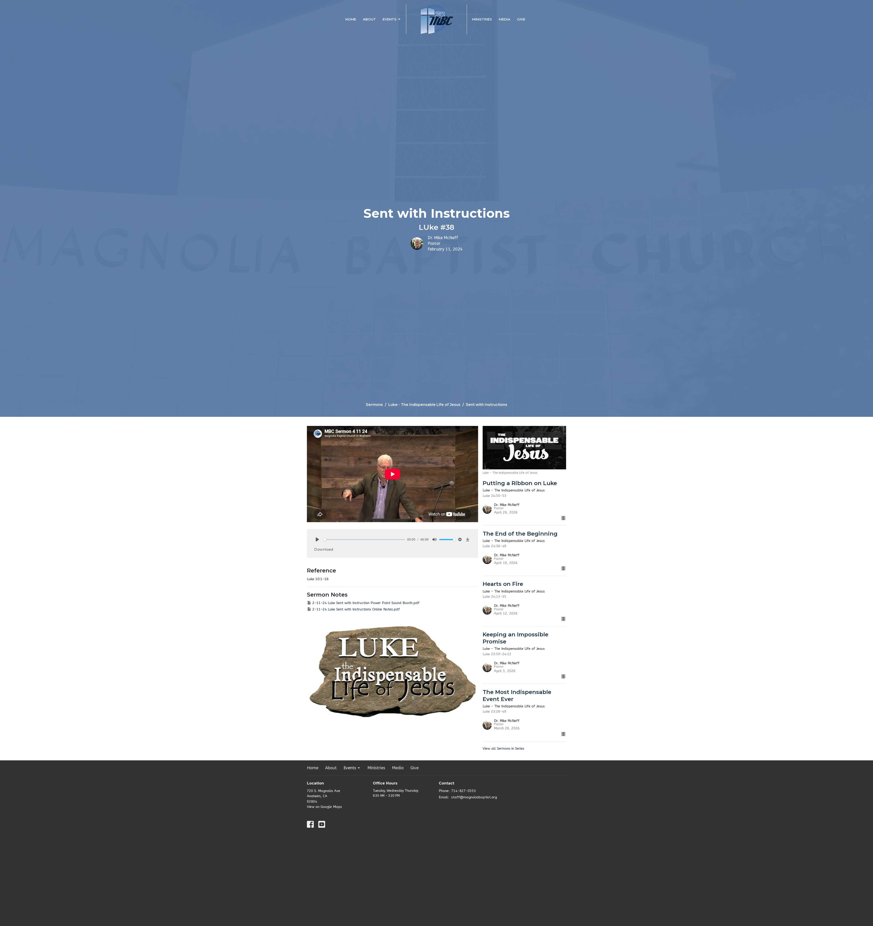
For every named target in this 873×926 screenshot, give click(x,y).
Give (521, 19)
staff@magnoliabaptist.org (474, 797)
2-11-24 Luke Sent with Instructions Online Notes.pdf (356, 609)
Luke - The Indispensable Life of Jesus (424, 404)
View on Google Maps (324, 807)
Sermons (374, 404)
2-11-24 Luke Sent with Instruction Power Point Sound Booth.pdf (365, 603)
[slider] (364, 539)
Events (389, 19)
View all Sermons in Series (503, 748)
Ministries (482, 19)
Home (350, 19)
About (369, 19)
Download (323, 549)
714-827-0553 (463, 791)
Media (504, 19)
